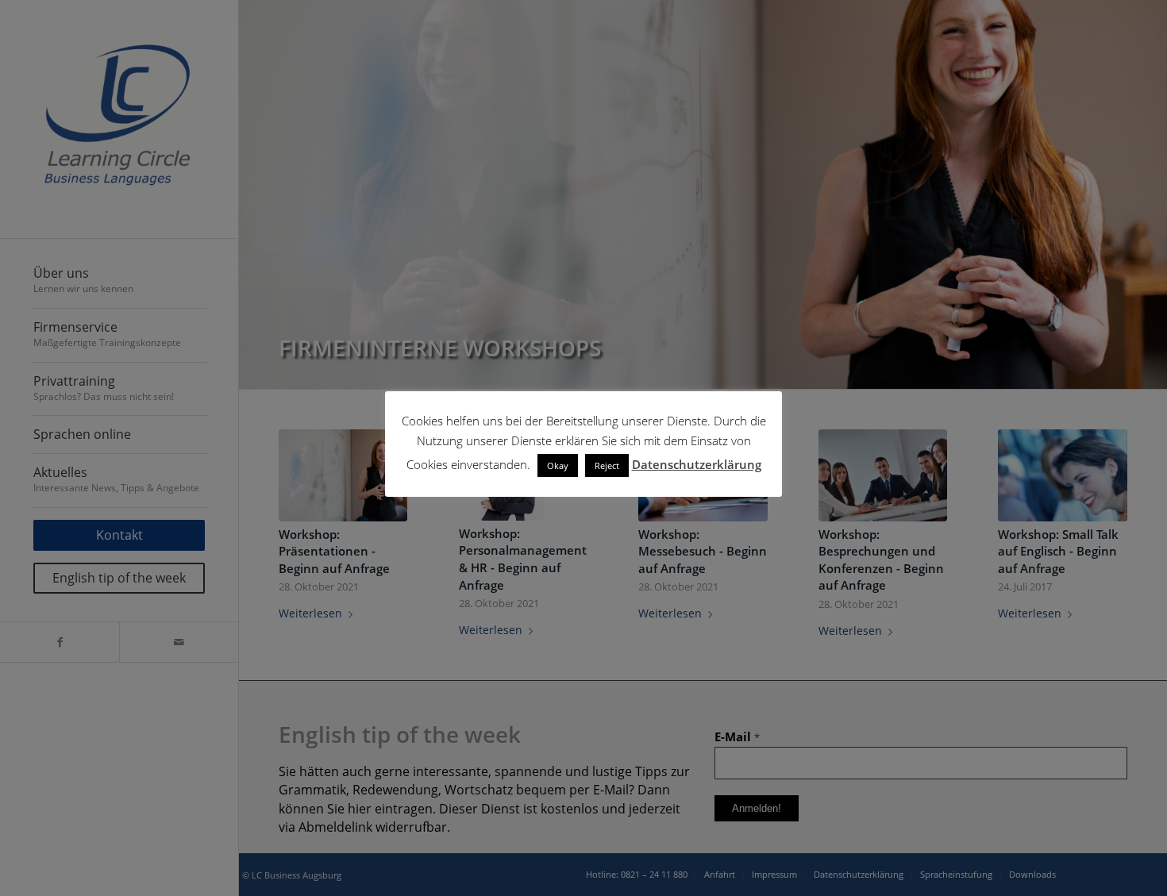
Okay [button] (557, 465)
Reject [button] (607, 465)
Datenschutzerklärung (696, 464)
